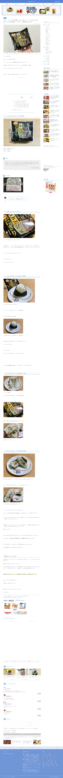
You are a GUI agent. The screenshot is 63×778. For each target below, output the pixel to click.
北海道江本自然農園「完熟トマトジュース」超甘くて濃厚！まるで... (54, 135)
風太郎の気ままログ (31, 1)
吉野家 (47, 31)
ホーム (8, 4)
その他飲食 (48, 43)
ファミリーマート (45, 760)
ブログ (49, 760)
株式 (47, 764)
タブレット (52, 756)
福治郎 (44, 765)
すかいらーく (48, 37)
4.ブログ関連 (47, 61)
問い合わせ (55, 4)
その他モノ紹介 (48, 52)
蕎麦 (54, 765)
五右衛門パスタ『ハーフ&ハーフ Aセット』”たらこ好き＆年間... (54, 139)
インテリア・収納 (49, 51)
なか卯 (47, 32)
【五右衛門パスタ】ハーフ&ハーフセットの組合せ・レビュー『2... (54, 106)
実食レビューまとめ (17, 109)
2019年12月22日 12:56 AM (7, 712)
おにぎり (13, 618)
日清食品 (47, 38)
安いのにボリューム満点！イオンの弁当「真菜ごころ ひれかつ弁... (54, 130)
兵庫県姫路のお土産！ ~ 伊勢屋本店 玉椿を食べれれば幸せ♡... (54, 120)
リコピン (53, 760)
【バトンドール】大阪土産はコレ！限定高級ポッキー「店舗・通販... (54, 101)
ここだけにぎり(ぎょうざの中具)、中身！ (22, 105)
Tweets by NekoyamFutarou (8, 753)
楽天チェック (53, 764)
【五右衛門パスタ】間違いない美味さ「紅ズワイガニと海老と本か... (54, 111)
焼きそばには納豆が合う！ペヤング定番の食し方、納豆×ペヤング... (54, 125)
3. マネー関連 (47, 56)
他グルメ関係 (36, 4)
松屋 (46, 30)
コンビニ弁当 (44, 756)
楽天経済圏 (48, 59)
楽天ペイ (58, 764)
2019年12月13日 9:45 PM (6, 689)
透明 (57, 765)
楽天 (50, 764)
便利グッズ (48, 50)
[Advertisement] (21, 85)
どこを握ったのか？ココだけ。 (20, 102)
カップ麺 (49, 755)
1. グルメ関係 (47, 24)
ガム (51, 755)
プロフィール (46, 4)
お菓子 (47, 42)
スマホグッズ (48, 53)
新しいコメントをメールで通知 (10, 730)
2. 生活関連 (47, 47)
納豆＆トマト (48, 44)
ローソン (5, 618)
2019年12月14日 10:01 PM (7, 704)
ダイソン (56, 756)
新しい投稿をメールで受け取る (10, 732)
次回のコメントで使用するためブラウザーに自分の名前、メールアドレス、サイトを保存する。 (22, 728)
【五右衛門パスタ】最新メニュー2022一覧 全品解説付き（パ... (54, 116)
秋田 (49, 765)
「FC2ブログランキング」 (20, 600)
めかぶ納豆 (44, 755)
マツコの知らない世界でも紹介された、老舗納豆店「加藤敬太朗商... (54, 97)
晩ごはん (44, 764)
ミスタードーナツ (49, 36)
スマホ (49, 756)
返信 (39, 693)
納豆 (51, 765)
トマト (27, 4)
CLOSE (31, 97)
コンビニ (18, 4)
